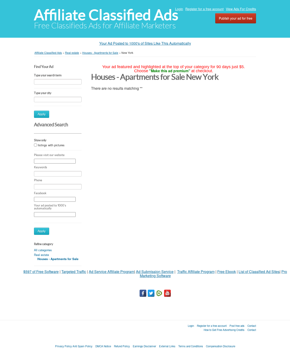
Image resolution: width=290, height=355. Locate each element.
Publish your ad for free (235, 18)
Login (179, 9)
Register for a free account (204, 9)
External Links (167, 346)
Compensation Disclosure (220, 346)
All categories (43, 250)
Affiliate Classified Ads (106, 15)
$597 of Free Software (41, 271)
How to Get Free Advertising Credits (224, 330)
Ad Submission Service (155, 271)
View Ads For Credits (241, 9)
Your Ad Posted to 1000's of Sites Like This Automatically (145, 43)
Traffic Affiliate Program (196, 271)
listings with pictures (51, 145)
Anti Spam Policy (82, 346)
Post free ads (237, 326)
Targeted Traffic (73, 271)
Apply (42, 114)
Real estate (41, 255)
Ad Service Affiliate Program (111, 271)
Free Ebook (226, 271)
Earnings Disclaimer (144, 346)
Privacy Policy (63, 346)
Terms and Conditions (190, 346)
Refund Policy (122, 346)
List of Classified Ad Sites (259, 271)
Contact (251, 326)
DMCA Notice (103, 346)
